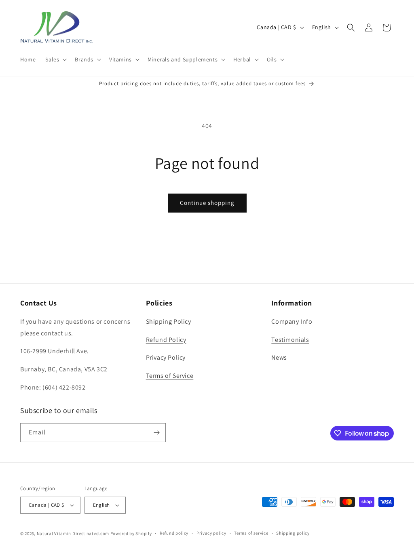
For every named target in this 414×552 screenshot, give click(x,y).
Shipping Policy (168, 321)
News (279, 357)
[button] (55, 59)
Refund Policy (166, 339)
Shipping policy (293, 533)
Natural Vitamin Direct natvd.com (73, 533)
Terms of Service (170, 375)
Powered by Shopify (131, 533)
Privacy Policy (166, 357)
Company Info (291, 321)
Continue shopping (207, 202)
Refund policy (174, 533)
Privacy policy (211, 533)
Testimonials (290, 339)
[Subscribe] (156, 432)
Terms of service (251, 533)
